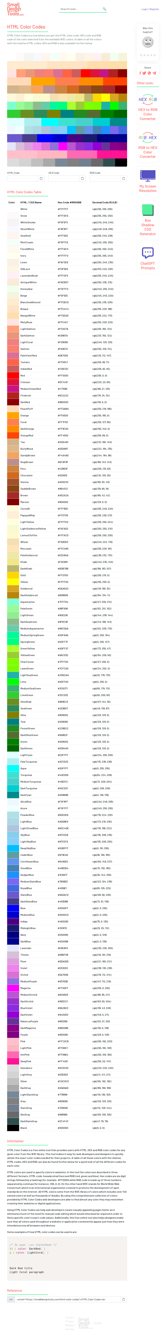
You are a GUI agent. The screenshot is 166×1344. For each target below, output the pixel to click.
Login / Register (150, 9)
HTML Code (13, 172)
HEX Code (53, 172)
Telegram (70, 1325)
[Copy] (41, 178)
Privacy (69, 1321)
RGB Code (95, 172)
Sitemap (69, 1329)
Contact (69, 1317)
